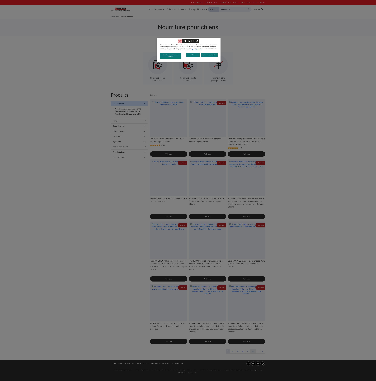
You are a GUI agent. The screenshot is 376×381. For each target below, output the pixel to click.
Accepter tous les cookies (209, 55)
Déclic (193, 55)
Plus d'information (197, 49)
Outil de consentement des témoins (170, 55)
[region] (189, 50)
